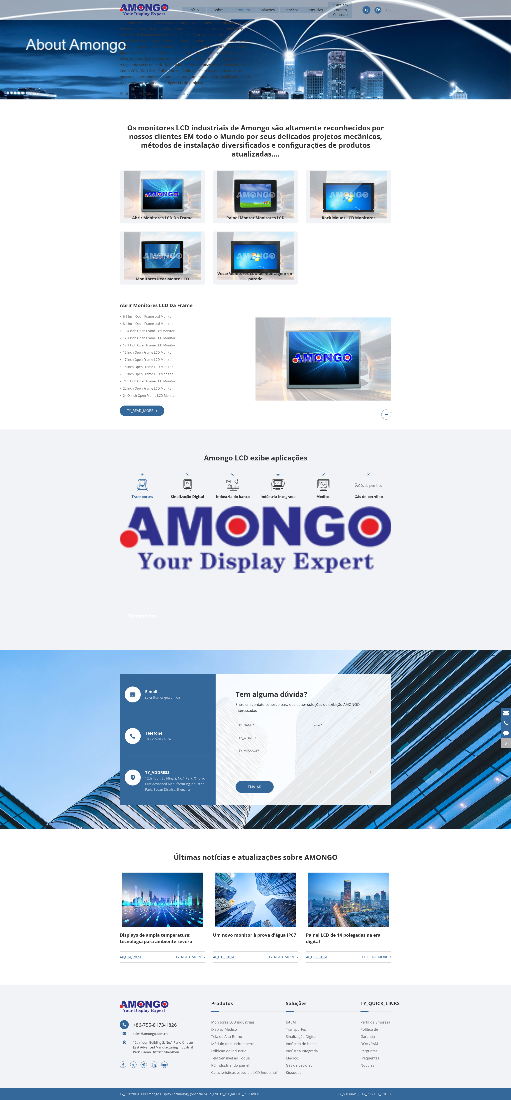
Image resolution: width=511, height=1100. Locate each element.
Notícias (367, 1065)
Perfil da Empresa (375, 1022)
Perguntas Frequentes (369, 1054)
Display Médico (224, 1029)
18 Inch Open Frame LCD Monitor (148, 367)
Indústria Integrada (233, 496)
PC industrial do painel (230, 1065)
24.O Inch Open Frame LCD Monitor (149, 395)
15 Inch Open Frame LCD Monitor (148, 352)
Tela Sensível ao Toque (230, 1058)
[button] (386, 415)
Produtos (146, 93)
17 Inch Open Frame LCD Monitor (148, 359)
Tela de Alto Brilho (226, 1036)
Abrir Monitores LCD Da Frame (162, 217)
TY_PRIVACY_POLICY (376, 1094)
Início (130, 93)
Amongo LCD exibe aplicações (255, 457)
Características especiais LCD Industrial (244, 1072)
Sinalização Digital (142, 496)
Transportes (296, 1029)
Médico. (278, 496)
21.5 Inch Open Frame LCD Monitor (149, 381)
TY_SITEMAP (347, 1094)
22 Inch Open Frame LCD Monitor (148, 388)
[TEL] (506, 723)
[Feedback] (506, 733)
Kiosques (368, 496)
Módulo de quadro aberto (233, 1043)
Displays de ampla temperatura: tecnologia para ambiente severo (156, 938)
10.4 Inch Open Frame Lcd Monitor (149, 331)
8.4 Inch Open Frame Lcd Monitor (148, 323)
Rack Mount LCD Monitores (348, 217)
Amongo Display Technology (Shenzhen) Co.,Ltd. (183, 1094)
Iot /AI (291, 1022)
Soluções (296, 1004)
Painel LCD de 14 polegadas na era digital (343, 938)
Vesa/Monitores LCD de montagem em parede (255, 276)
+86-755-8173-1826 (155, 1025)
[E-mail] (506, 713)
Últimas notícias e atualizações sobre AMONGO (256, 857)
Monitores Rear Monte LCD (162, 279)
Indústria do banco (187, 496)
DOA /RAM (369, 1043)
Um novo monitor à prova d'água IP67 (254, 935)
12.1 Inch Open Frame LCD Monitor (149, 338)
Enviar (254, 787)
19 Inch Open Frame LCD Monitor (148, 374)
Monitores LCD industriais (179, 93)
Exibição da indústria (228, 1050)
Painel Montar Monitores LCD (255, 217)
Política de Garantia (369, 1033)
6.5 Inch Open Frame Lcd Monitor (148, 316)
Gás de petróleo (323, 496)
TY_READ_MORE (140, 410)
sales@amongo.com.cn (150, 1034)
